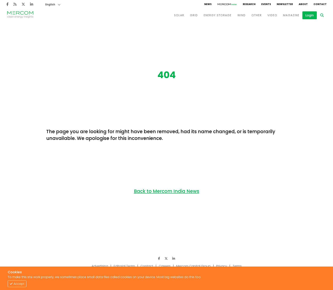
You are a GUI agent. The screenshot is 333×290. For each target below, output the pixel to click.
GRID (194, 15)
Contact (146, 266)
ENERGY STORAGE (218, 15)
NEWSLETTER (285, 4)
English (50, 4)
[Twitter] (23, 4)
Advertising (100, 266)
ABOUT (303, 4)
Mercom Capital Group (193, 266)
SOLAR (179, 15)
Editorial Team (124, 266)
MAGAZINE (291, 15)
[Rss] (15, 4)
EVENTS (266, 4)
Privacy (221, 266)
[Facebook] (7, 4)
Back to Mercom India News (166, 191)
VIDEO (272, 15)
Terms (237, 266)
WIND (241, 15)
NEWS (208, 4)
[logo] (20, 15)
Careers (165, 266)
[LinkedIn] (32, 4)
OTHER (256, 15)
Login (309, 15)
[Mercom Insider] (227, 4)
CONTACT (320, 4)
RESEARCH (249, 4)
